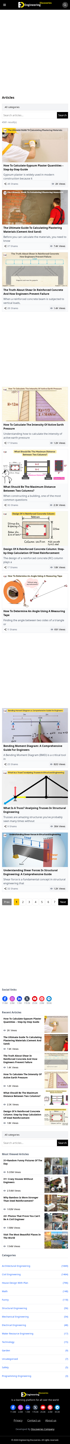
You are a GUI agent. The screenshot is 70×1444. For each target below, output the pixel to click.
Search (62, 115)
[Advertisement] (35, 56)
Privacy (18, 1420)
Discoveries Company (42, 1429)
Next (63, 902)
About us (50, 1420)
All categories (12, 107)
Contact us (34, 1420)
